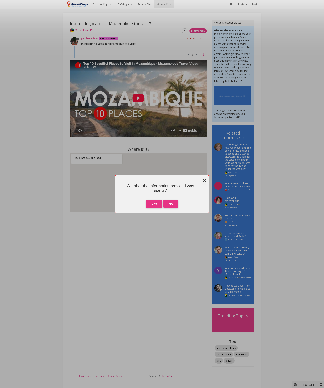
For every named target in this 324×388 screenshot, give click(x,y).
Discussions (232, 190)
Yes (154, 204)
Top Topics (99, 375)
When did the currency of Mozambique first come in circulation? (237, 250)
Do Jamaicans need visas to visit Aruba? (235, 234)
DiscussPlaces (168, 375)
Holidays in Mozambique (232, 199)
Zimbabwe (231, 295)
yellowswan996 (245, 277)
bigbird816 (239, 239)
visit (219, 360)
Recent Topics (85, 375)
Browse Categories (116, 375)
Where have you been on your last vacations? (237, 185)
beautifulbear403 (244, 295)
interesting (241, 354)
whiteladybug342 (231, 225)
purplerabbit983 (231, 260)
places (229, 360)
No (170, 204)
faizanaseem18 (244, 190)
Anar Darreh (232, 222)
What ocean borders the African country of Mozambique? (238, 271)
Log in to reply (198, 30)
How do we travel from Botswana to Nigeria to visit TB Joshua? (237, 288)
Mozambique (82, 30)
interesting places (226, 348)
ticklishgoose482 (231, 176)
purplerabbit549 (89, 38)
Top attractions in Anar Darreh (237, 217)
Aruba (229, 239)
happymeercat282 (231, 208)
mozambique (224, 354)
